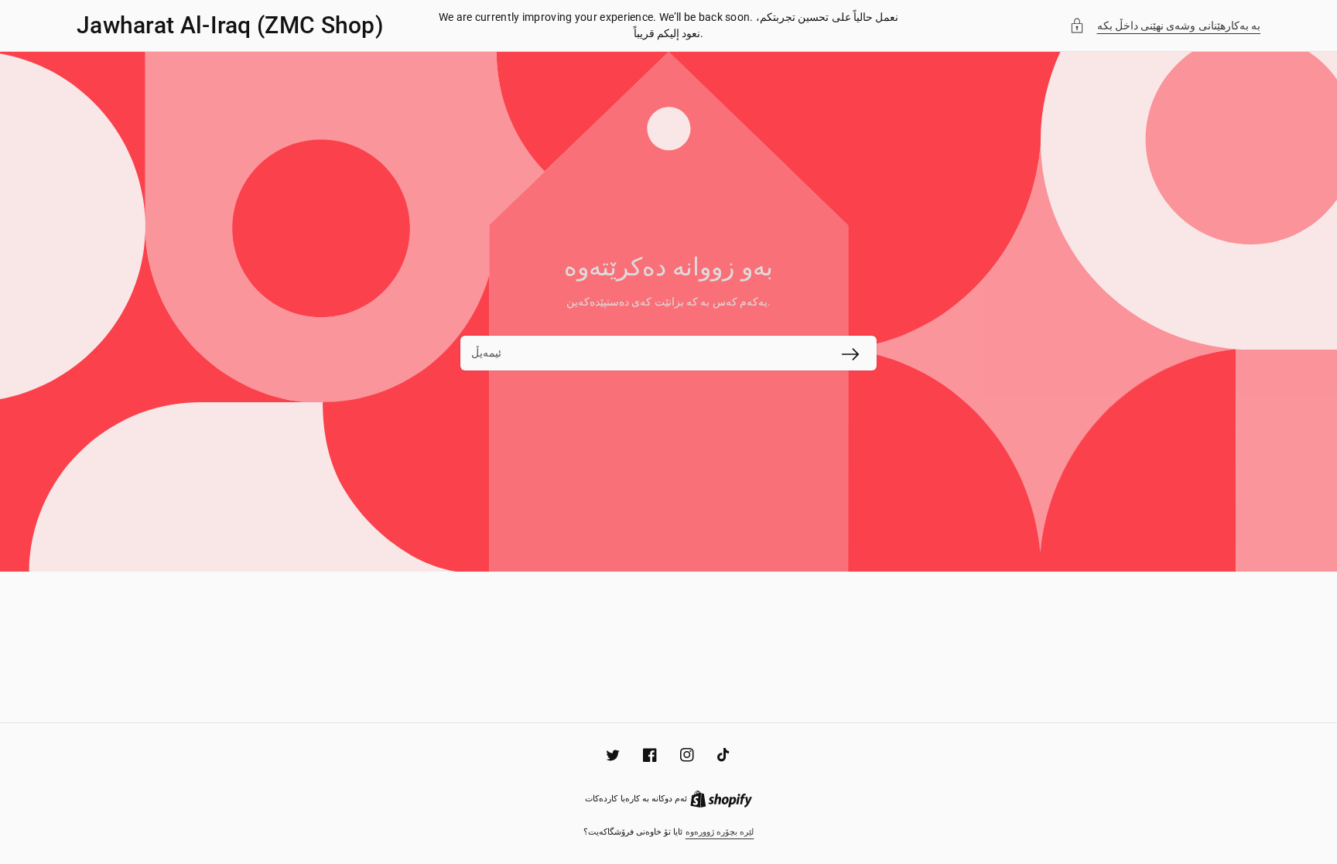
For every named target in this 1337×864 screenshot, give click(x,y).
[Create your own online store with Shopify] (721, 799)
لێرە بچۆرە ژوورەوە (720, 832)
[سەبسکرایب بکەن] (850, 354)
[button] (1165, 26)
